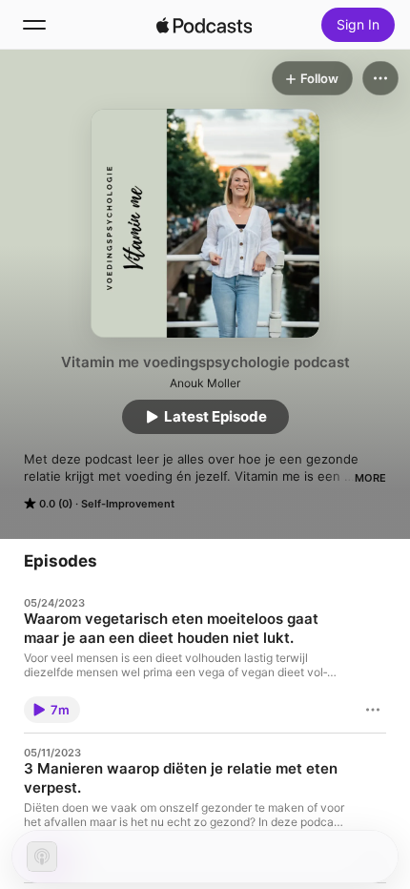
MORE (370, 478)
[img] (204, 24)
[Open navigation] (34, 25)
